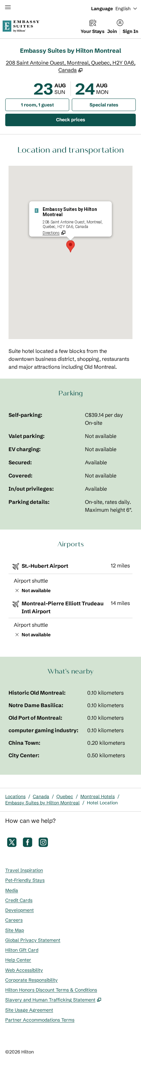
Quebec (64, 796)
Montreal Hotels (97, 796)
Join (112, 31)
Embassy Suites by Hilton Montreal (42, 803)
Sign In (130, 31)
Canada (41, 796)
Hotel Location (102, 803)
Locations (15, 796)
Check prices (87, 119)
